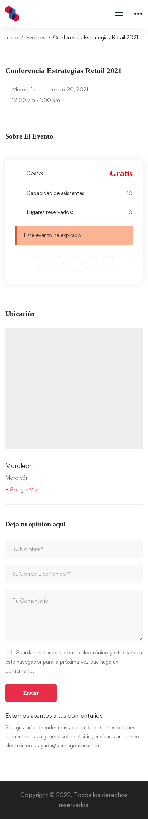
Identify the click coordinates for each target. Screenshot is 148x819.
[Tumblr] (91, 263)
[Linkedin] (74, 263)
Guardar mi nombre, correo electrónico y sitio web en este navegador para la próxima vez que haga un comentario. (73, 661)
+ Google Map (22, 489)
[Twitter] (39, 263)
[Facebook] (57, 263)
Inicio (11, 37)
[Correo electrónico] (108, 263)
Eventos (35, 37)
